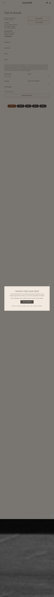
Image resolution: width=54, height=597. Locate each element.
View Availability (27, 302)
